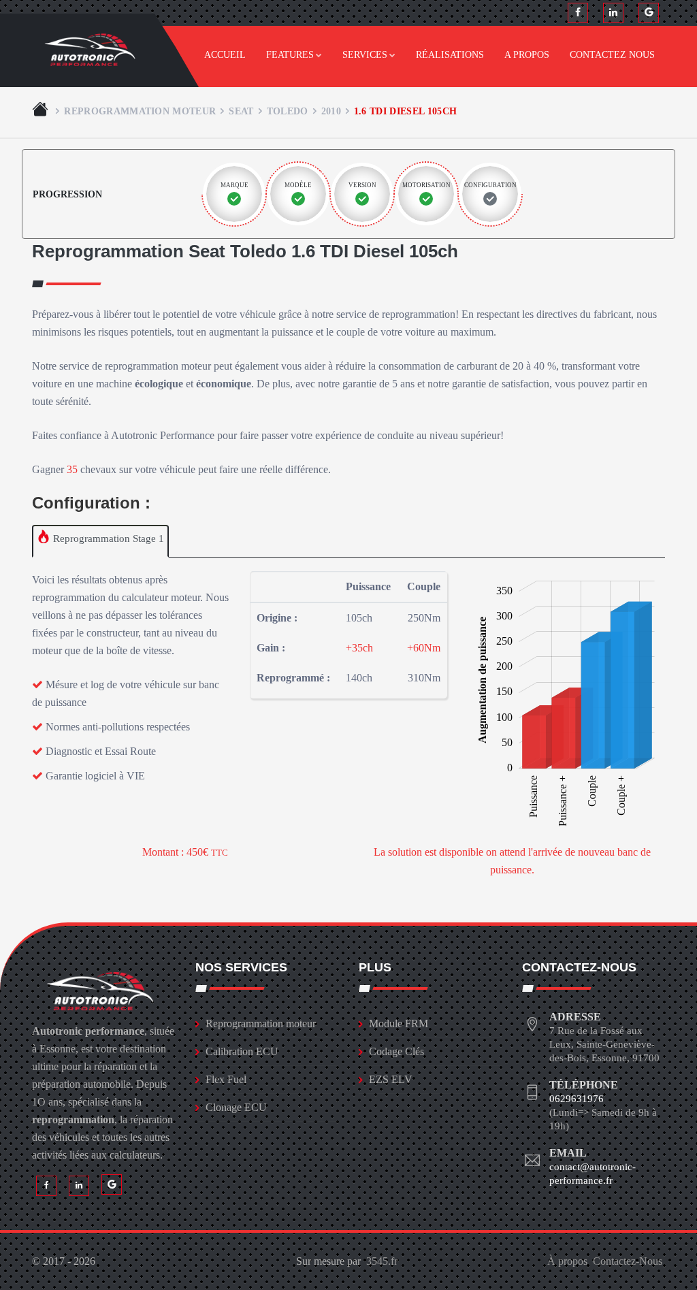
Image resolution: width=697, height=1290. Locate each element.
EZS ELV (390, 1079)
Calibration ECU (242, 1051)
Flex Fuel (226, 1079)
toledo (287, 111)
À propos (567, 1261)
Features (290, 55)
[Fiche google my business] (648, 13)
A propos (526, 55)
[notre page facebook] (578, 13)
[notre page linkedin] (613, 13)
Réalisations (450, 55)
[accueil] (41, 111)
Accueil (225, 55)
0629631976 (576, 1098)
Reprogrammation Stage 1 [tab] (107, 538)
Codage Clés (396, 1051)
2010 (331, 111)
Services (364, 55)
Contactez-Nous (627, 1261)
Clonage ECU (236, 1107)
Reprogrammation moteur (140, 111)
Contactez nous (612, 55)
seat (241, 111)
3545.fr (382, 1261)
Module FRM (398, 1023)
